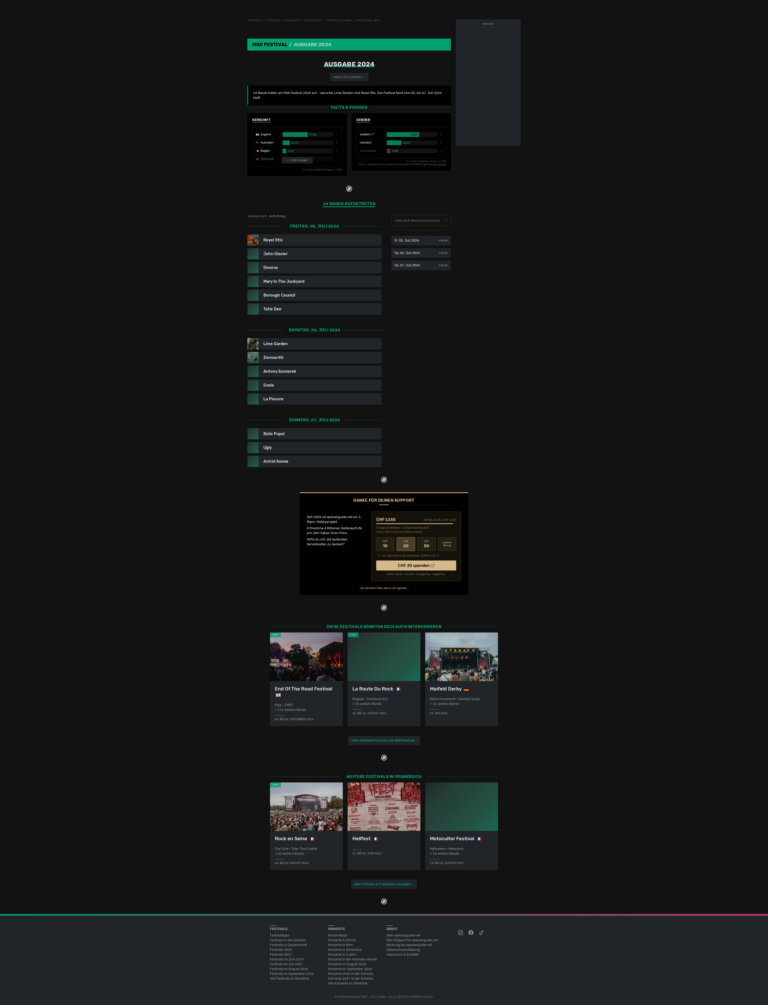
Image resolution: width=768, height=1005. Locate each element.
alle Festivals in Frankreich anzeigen (383, 884)
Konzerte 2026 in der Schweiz (350, 974)
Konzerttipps (337, 935)
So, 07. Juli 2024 (421, 265)
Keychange (439, 164)
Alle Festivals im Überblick (289, 978)
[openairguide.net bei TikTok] (482, 933)
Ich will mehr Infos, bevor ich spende (383, 588)
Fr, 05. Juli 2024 (421, 240)
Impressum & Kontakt (402, 954)
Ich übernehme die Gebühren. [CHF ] (408, 555)
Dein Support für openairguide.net (412, 940)
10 (385, 544)
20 (406, 544)
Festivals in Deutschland (288, 945)
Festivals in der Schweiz (288, 940)
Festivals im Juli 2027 (286, 964)
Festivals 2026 (281, 950)
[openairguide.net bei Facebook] (471, 933)
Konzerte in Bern (340, 945)
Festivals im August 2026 (289, 969)
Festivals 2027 (281, 954)
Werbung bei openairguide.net (409, 945)
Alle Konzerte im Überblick (347, 983)
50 (426, 544)
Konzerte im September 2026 (350, 969)
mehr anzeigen (299, 160)
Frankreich (292, 20)
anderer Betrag (447, 544)
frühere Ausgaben (339, 20)
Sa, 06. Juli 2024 (421, 253)
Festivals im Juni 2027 (287, 959)
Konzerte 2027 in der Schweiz (350, 978)
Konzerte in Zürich (342, 940)
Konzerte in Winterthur (345, 950)
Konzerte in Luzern (342, 954)
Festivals (272, 20)
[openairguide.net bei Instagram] (461, 933)
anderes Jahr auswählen (347, 77)
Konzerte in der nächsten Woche (352, 959)
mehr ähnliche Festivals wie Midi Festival (382, 740)
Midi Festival (313, 20)
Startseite (254, 20)
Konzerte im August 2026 (347, 964)
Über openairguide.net (403, 935)
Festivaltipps (279, 935)
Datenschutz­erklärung (403, 950)
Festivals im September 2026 (292, 974)
